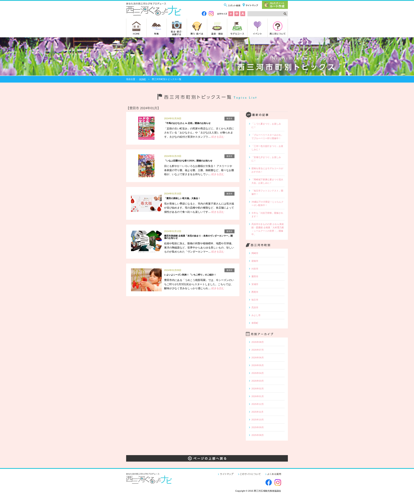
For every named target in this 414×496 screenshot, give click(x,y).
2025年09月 (257, 427)
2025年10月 (257, 419)
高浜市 (254, 307)
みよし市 (256, 315)
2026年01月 (257, 396)
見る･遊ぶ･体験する (176, 33)
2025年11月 (257, 412)
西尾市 (254, 292)
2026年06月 (257, 357)
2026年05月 (257, 365)
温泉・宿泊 (217, 33)
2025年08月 (257, 435)
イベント (257, 33)
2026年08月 (257, 342)
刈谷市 (254, 268)
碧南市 (254, 261)
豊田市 (254, 276)
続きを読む (217, 136)
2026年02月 (257, 388)
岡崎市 (254, 253)
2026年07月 (257, 349)
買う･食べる (197, 33)
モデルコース (237, 33)
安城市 (254, 284)
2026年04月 (257, 373)
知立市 (254, 299)
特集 (156, 33)
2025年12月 (257, 404)
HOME (136, 33)
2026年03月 (257, 381)
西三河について (278, 33)
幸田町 (254, 323)
